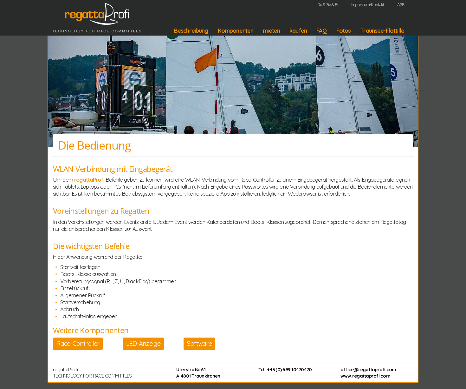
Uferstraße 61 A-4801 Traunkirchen (198, 372)
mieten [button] (271, 31)
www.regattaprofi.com (365, 376)
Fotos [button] (343, 31)
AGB (400, 4)
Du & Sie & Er (327, 4)
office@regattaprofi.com (368, 369)
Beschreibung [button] (191, 31)
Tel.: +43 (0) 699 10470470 (285, 369)
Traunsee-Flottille (382, 31)
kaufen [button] (298, 31)
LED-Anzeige (143, 343)
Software (199, 343)
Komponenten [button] (236, 31)
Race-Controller (77, 343)
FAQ (321, 31)
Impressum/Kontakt (368, 4)
